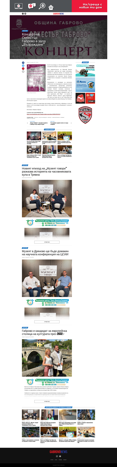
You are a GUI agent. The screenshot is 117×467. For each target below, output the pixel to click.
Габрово (36, 117)
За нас (56, 459)
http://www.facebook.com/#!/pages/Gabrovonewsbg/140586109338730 (43, 114)
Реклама (60, 459)
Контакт (65, 459)
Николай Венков (56, 117)
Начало (52, 459)
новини (62, 117)
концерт (50, 117)
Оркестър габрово (31, 118)
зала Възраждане (43, 117)
